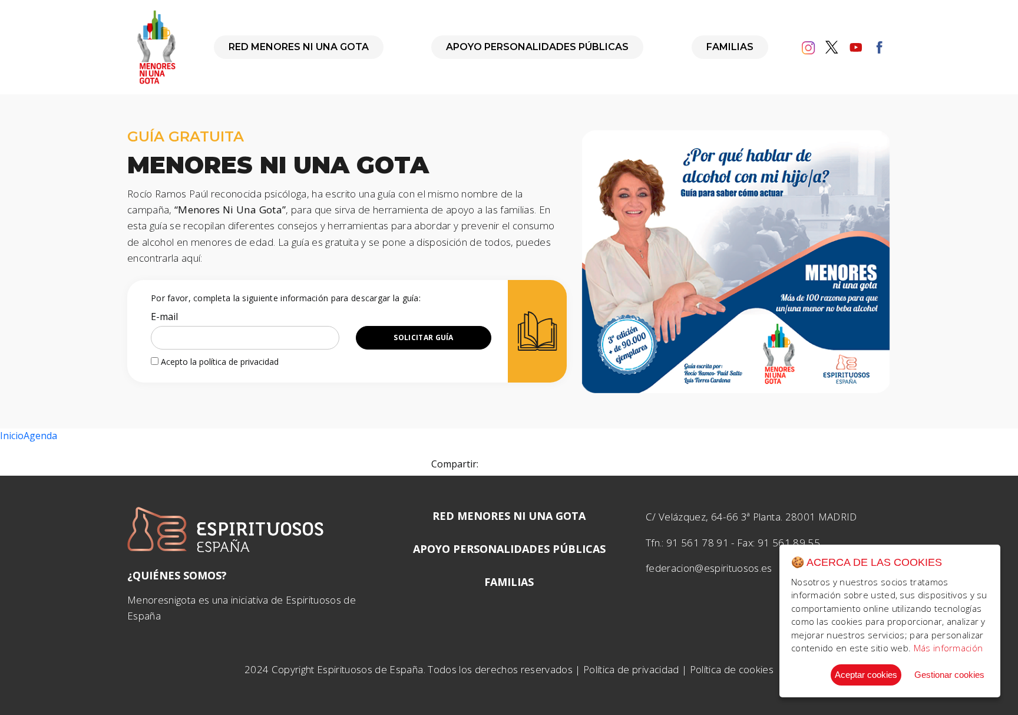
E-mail (164, 316)
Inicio (12, 435)
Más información (948, 648)
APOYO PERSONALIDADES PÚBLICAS (537, 46)
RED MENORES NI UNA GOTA (299, 46)
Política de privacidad (631, 669)
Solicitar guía (423, 337)
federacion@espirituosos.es (709, 568)
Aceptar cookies (866, 675)
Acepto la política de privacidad (218, 361)
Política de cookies (732, 669)
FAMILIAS (729, 46)
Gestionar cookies (949, 675)
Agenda (40, 435)
